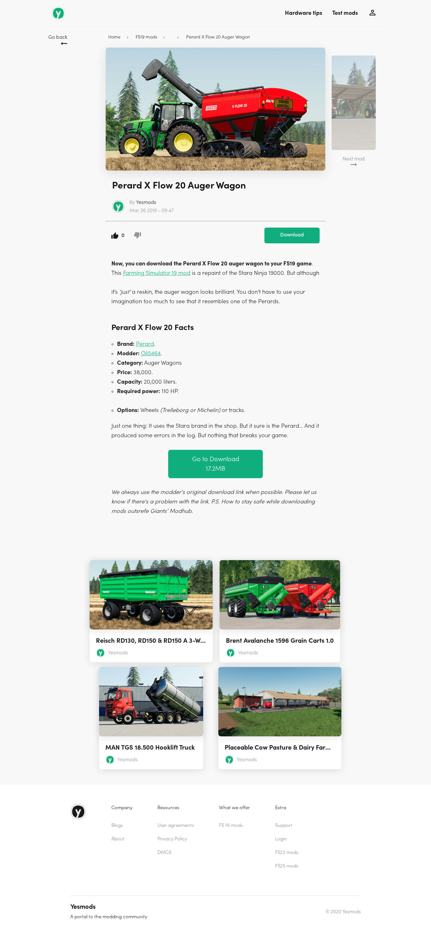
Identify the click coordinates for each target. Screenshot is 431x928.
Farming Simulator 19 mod (156, 273)
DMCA (164, 852)
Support (283, 825)
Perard (145, 344)
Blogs (117, 825)
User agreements (175, 825)
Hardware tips (303, 13)
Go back (57, 37)
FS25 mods (286, 866)
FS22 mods (286, 852)
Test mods (345, 13)
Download (292, 235)
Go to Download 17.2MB (215, 463)
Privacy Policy (172, 839)
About (117, 839)
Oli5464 (151, 353)
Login (281, 839)
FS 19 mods (231, 825)
